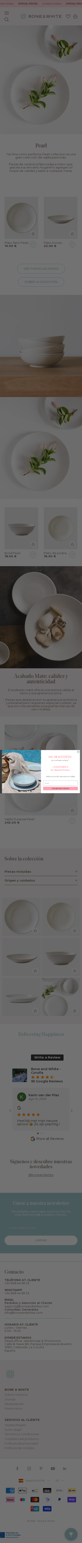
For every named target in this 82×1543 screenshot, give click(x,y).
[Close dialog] (78, 752)
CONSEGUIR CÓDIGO (60, 788)
